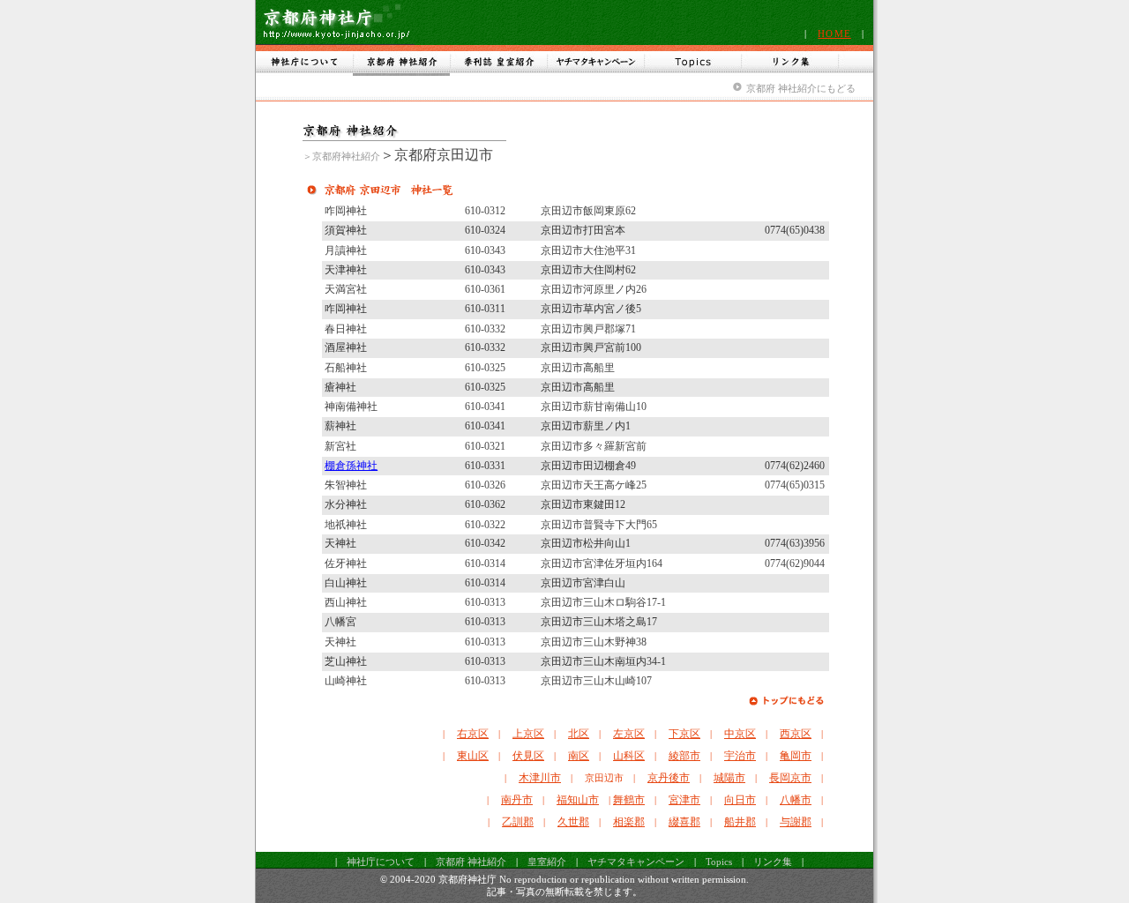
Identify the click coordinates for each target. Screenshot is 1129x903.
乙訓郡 (518, 822)
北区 (578, 734)
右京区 (473, 734)
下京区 (684, 734)
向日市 (740, 800)
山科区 (629, 756)
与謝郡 (795, 822)
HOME (834, 33)
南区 (578, 756)
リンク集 (772, 861)
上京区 (528, 734)
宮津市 (684, 800)
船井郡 (740, 822)
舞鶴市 (629, 800)
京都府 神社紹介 (471, 861)
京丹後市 (668, 778)
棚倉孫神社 (351, 465)
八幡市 (795, 800)
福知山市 (578, 800)
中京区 (740, 734)
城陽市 (729, 778)
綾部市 (684, 756)
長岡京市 (790, 778)
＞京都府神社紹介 (341, 156)
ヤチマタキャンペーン (635, 861)
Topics (719, 861)
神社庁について (381, 861)
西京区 (795, 734)
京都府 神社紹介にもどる (801, 88)
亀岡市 (795, 756)
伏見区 (528, 756)
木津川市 (540, 778)
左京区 (629, 734)
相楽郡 (629, 822)
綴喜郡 (684, 822)
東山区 (473, 756)
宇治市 (740, 756)
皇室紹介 (546, 861)
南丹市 (517, 800)
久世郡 (573, 822)
